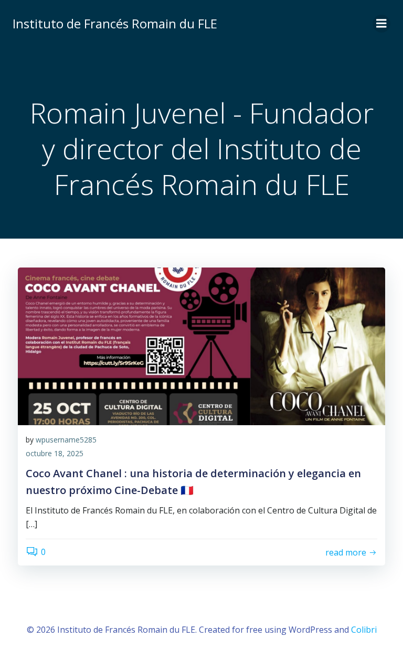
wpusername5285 (66, 440)
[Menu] (381, 24)
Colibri (364, 629)
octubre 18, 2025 (54, 453)
